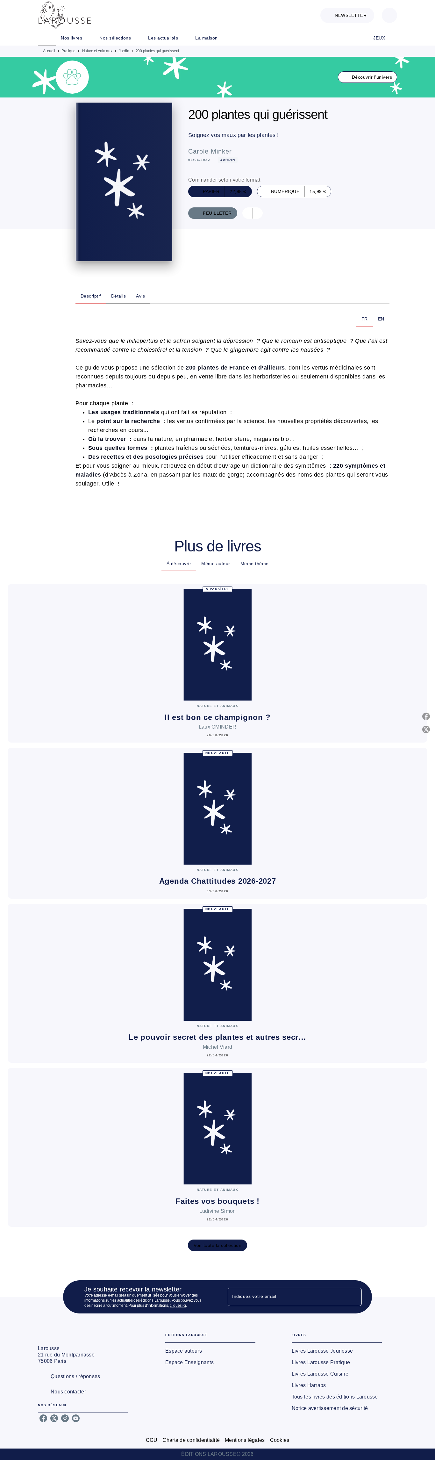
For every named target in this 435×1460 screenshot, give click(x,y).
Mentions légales (245, 1440)
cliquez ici (178, 1305)
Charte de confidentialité (191, 1440)
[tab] (47, 38)
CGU (152, 1440)
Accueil (49, 51)
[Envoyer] (354, 1297)
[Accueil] (64, 15)
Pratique (68, 51)
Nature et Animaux (97, 51)
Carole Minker (210, 151)
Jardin (124, 51)
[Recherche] (389, 15)
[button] (347, 15)
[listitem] (43, 1418)
